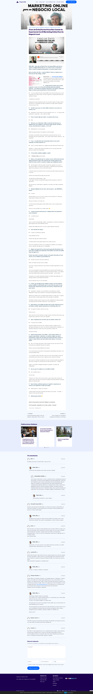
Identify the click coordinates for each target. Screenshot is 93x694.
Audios (54, 681)
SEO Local (42, 681)
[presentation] (29, 431)
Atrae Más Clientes (60, 2)
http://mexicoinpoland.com (42, 584)
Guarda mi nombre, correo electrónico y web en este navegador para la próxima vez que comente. (46, 664)
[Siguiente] (70, 436)
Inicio (37, 2)
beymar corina (34, 618)
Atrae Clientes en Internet (58, 678)
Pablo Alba (35, 467)
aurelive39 (33, 552)
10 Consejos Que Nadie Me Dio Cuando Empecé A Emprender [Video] (46, 430)
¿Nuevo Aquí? (42, 2)
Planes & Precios (43, 678)
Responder (63, 458)
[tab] (44, 447)
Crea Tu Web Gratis (71, 2)
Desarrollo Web (43, 679)
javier (32, 526)
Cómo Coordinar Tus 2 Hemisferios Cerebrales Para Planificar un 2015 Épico (58, 415)
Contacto (54, 685)
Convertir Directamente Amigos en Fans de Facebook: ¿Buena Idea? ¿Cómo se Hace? (35, 415)
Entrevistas (47, 27)
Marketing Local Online (55, 27)
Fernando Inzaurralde (36, 504)
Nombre (30, 661)
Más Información (70, 692)
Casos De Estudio (35, 27)
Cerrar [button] (65, 692)
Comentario (30, 647)
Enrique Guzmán (35, 575)
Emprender (42, 27)
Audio (30, 27)
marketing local (37, 408)
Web (55, 661)
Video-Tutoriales (56, 679)
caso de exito (31, 408)
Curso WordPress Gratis (50, 2)
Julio (32, 458)
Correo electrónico (45, 661)
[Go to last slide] (22, 436)
